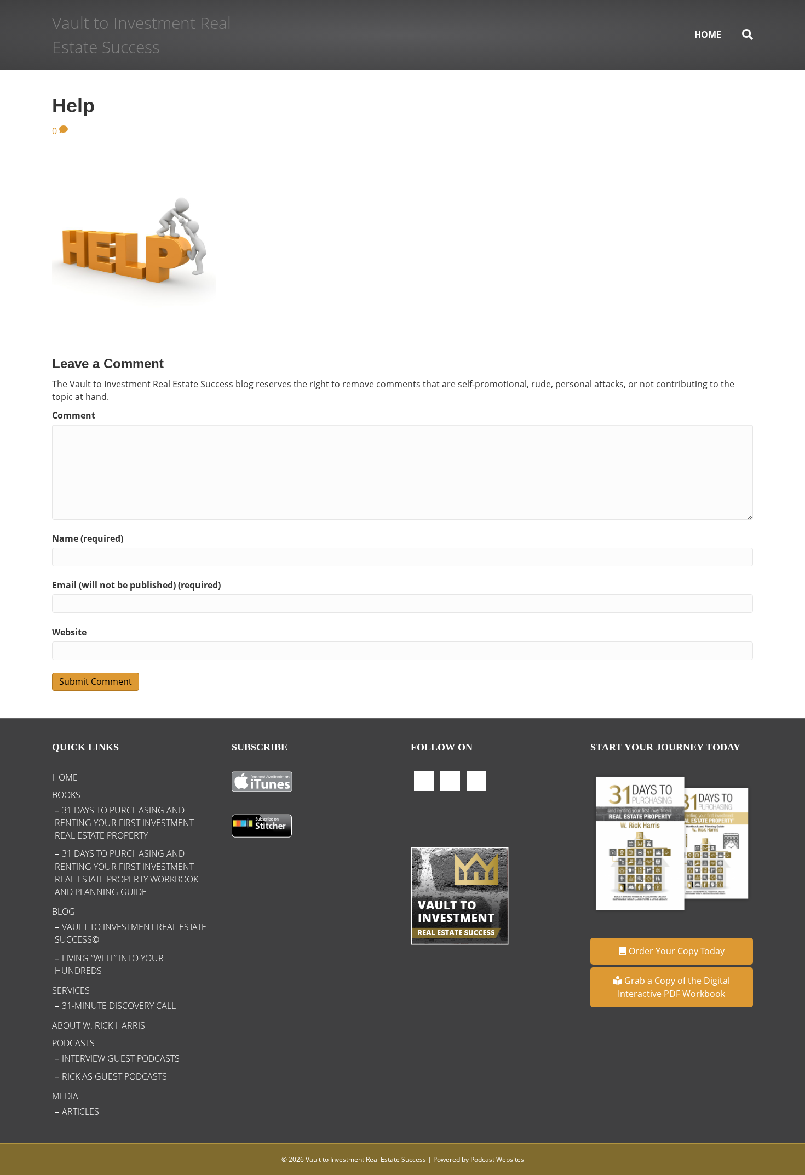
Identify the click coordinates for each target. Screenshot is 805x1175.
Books (66, 795)
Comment (73, 415)
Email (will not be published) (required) (136, 585)
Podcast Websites (497, 1159)
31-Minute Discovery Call (119, 1006)
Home (707, 34)
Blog (63, 911)
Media (65, 1096)
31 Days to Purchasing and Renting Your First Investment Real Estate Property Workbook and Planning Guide (126, 872)
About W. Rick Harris (98, 1025)
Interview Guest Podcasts (121, 1058)
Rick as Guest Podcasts (114, 1076)
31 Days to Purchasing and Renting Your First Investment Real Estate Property (124, 822)
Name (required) (87, 538)
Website (69, 632)
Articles (80, 1111)
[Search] (742, 34)
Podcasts (73, 1043)
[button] (672, 951)
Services (71, 990)
